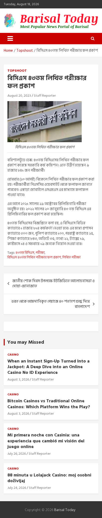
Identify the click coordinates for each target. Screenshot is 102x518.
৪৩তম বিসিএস (25, 252)
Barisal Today (64, 510)
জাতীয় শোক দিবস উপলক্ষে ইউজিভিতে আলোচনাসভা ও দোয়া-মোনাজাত (53, 283)
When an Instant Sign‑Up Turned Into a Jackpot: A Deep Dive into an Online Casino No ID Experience (48, 367)
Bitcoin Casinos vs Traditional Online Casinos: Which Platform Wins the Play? (48, 403)
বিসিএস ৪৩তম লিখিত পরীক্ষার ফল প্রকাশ (34, 257)
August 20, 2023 (19, 95)
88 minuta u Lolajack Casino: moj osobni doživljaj (49, 478)
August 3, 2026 (18, 379)
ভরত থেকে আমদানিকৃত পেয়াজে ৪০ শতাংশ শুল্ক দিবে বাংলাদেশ (50, 304)
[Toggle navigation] (10, 38)
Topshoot (17, 70)
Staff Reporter (45, 95)
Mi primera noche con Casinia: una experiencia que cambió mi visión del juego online (45, 440)
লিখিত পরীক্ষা (71, 257)
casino (13, 355)
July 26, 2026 (16, 453)
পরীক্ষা (40, 252)
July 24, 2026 (16, 488)
